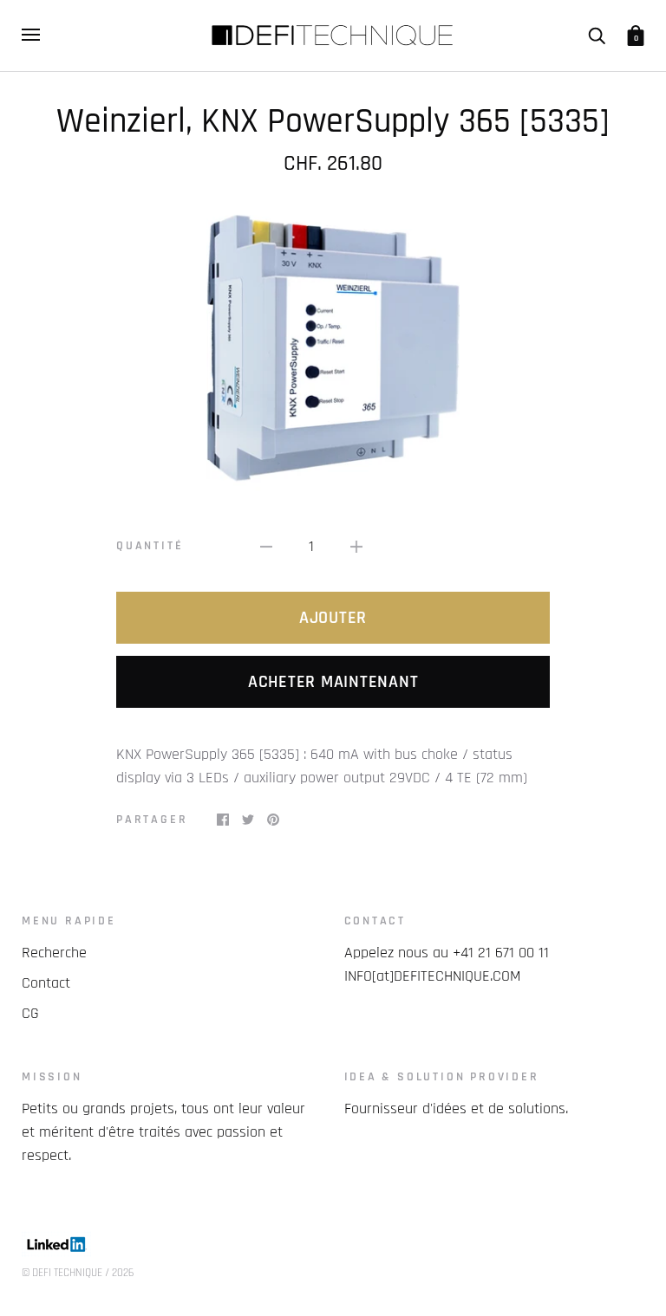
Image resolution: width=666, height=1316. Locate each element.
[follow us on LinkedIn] (56, 1252)
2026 (123, 1273)
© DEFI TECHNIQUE (62, 1273)
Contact (46, 983)
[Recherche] (596, 34)
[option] (333, 343)
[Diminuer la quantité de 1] (266, 546)
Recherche (54, 953)
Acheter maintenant (333, 682)
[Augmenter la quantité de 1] (356, 546)
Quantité (149, 546)
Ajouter (333, 617)
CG (30, 1013)
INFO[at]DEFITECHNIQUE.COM (432, 976)
